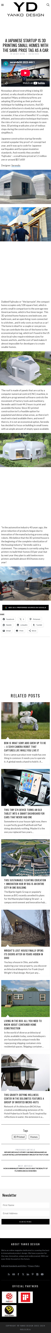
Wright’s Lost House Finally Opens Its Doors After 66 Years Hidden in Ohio (24, 954)
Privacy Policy (34, 1266)
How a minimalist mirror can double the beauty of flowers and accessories (25, 1168)
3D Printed (19, 1136)
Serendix (15, 165)
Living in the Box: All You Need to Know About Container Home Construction (23, 1024)
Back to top (24, 1329)
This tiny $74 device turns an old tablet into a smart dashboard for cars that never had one (24, 813)
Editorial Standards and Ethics (14, 1266)
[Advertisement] (25, 28)
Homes (34, 1136)
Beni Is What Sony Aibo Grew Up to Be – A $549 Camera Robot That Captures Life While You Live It (25, 746)
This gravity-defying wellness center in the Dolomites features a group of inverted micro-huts (24, 1098)
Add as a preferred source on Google (27, 607)
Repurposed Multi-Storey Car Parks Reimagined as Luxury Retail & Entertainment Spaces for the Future (25, 1152)
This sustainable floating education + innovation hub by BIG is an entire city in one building (25, 883)
